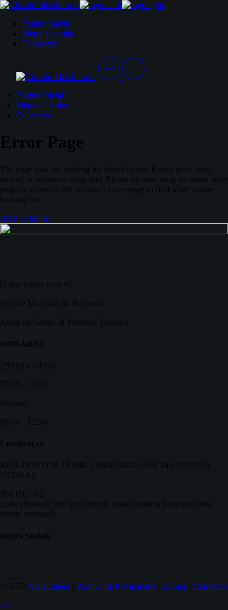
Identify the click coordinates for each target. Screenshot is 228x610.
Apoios (174, 586)
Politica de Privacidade (116, 586)
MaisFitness (49, 586)
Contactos (210, 586)
